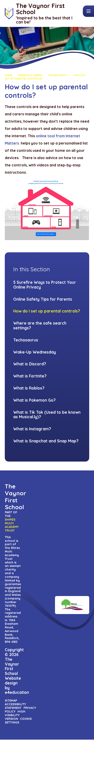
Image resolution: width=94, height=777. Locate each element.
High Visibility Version (15, 715)
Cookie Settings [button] (18, 720)
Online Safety (57, 75)
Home (8, 75)
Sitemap (11, 700)
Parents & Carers (30, 75)
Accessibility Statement (15, 706)
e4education (17, 692)
